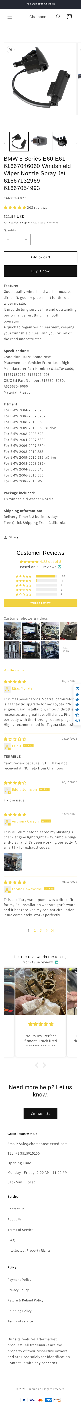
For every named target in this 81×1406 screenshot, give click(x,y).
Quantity (10, 230)
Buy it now (40, 271)
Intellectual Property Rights (29, 1250)
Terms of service (20, 1321)
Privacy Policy (18, 1290)
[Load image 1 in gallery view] (19, 141)
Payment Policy (19, 1279)
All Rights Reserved (52, 1389)
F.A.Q (11, 1240)
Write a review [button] (40, 603)
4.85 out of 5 (50, 561)
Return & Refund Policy (25, 1300)
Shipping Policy (20, 1310)
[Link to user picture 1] (13, 862)
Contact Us (40, 1113)
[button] (9, 16)
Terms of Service (20, 1229)
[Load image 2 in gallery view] (40, 141)
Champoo (33, 1389)
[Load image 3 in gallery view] (61, 141)
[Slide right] (77, 143)
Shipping (25, 222)
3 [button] (41, 930)
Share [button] (13, 537)
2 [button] (35, 930)
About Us (15, 1219)
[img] (15, 681)
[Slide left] (4, 143)
